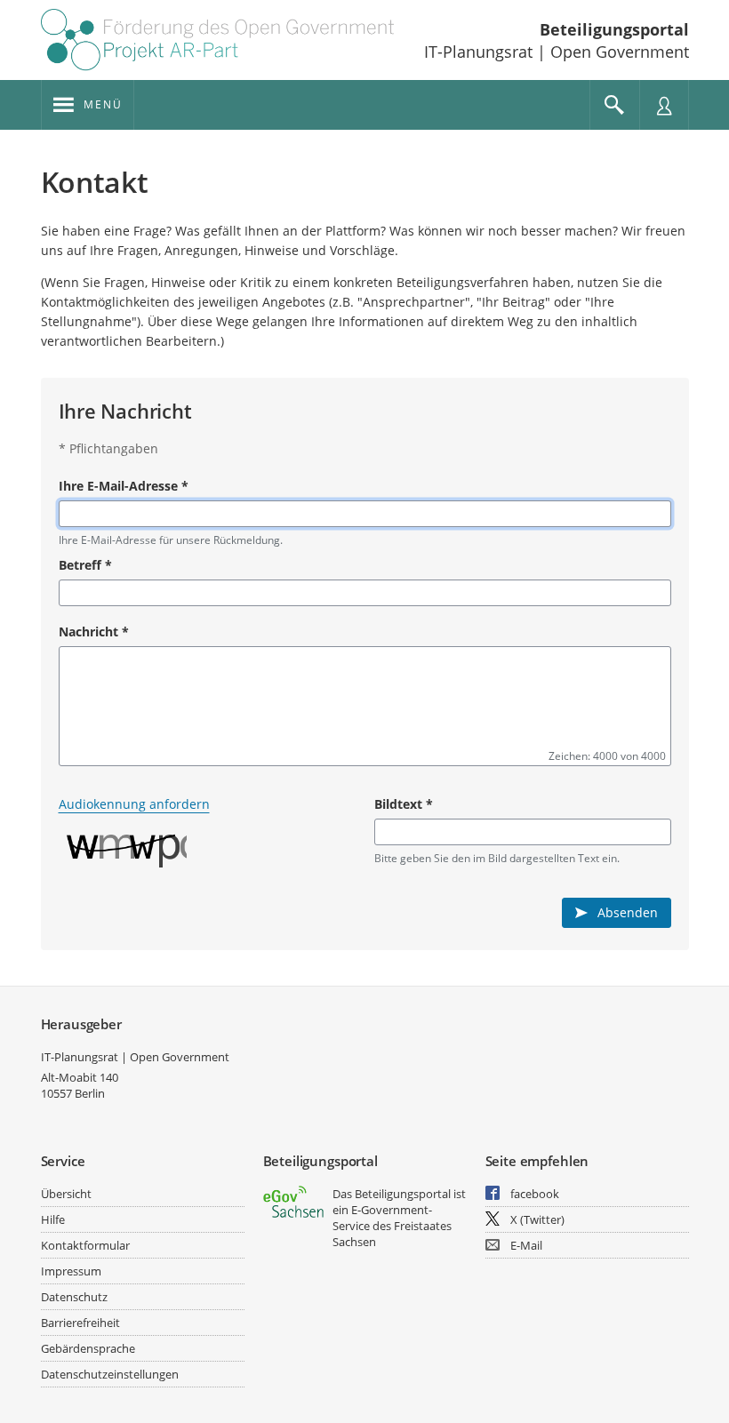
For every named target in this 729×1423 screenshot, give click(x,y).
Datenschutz (74, 1297)
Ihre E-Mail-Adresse (123, 485)
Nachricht (94, 631)
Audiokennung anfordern (134, 803)
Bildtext (403, 803)
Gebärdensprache (88, 1348)
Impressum (71, 1271)
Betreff (85, 564)
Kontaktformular (85, 1245)
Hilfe (53, 1219)
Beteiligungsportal (614, 29)
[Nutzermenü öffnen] (664, 105)
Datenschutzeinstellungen (110, 1374)
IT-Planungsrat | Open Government (135, 1057)
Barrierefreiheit (80, 1323)
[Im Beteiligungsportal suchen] (614, 105)
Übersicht (66, 1194)
